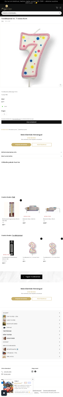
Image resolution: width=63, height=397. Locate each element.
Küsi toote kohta (6, 156)
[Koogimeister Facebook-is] (35, 371)
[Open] (4, 393)
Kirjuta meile (29, 392)
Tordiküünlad (17, 235)
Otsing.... (36, 392)
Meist (16, 390)
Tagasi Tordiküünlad (32, 277)
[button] (4, 129)
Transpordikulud (16, 119)
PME (2, 21)
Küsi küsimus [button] (41, 145)
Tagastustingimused (7, 392)
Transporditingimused (49, 390)
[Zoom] (60, 84)
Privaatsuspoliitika (25, 390)
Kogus (3, 111)
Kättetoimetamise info (9, 152)
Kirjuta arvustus (21, 145)
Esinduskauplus (19, 392)
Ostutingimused (36, 390)
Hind (2, 99)
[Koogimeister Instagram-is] (32, 371)
